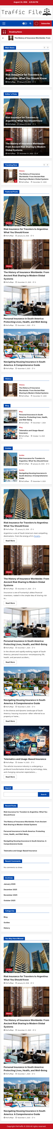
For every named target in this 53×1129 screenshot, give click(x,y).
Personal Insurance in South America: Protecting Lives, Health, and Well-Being (10, 416)
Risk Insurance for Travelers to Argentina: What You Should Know (10, 459)
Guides (8, 113)
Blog (8, 312)
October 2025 (9, 900)
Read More (11, 541)
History (9, 67)
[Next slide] (47, 47)
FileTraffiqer (11, 82)
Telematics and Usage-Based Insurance (10, 432)
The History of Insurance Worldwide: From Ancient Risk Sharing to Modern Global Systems (26, 75)
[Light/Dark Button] (24, 23)
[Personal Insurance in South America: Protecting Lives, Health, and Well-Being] (26, 301)
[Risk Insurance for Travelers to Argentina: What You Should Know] (26, 211)
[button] (4, 23)
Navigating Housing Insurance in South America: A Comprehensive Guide (10, 475)
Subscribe (45, 23)
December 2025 (10, 889)
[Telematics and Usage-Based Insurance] (26, 741)
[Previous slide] (44, 47)
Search (8, 788)
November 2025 (10, 895)
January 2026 (9, 884)
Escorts (37, 536)
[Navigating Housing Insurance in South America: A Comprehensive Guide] (26, 344)
